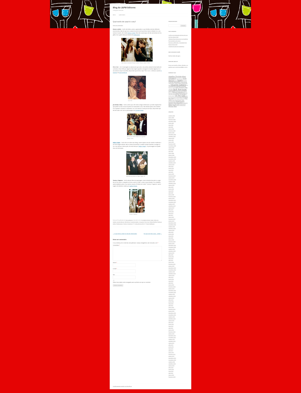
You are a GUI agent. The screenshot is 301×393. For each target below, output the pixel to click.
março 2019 (171, 174)
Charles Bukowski (174, 82)
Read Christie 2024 (173, 44)
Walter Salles (172, 105)
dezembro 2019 (172, 157)
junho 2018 (171, 189)
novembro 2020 (172, 146)
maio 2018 (171, 191)
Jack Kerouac (180, 89)
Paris (175, 98)
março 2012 (171, 330)
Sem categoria (129, 220)
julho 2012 (171, 322)
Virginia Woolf (183, 104)
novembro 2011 (172, 337)
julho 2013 (171, 300)
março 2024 (171, 117)
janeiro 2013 (171, 311)
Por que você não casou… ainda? (153, 233)
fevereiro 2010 (172, 377)
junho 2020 (171, 149)
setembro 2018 (172, 183)
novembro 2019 (172, 159)
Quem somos (122, 15)
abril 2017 (171, 215)
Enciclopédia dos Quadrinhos (178, 85)
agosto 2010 (171, 365)
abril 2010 (171, 373)
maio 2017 (171, 213)
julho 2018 (171, 187)
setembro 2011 (172, 341)
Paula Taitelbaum (150, 224)
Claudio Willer (171, 83)
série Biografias (178, 103)
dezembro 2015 (172, 245)
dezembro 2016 (172, 223)
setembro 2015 (172, 251)
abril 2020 (171, 151)
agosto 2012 (171, 320)
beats (180, 80)
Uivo (173, 104)
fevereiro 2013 (172, 309)
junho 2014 (171, 279)
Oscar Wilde (179, 97)
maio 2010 (171, 371)
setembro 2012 (172, 318)
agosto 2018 (171, 185)
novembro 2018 (172, 179)
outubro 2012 (172, 317)
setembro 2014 (172, 273)
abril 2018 (171, 192)
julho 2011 (171, 345)
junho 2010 (171, 369)
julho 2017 (171, 209)
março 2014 (171, 285)
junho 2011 (171, 347)
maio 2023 (171, 125)
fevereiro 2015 (172, 264)
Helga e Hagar (116, 142)
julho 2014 (171, 277)
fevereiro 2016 (172, 241)
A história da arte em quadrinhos (176, 46)
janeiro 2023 (171, 132)
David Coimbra (178, 83)
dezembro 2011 (172, 335)
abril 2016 (171, 238)
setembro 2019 (172, 162)
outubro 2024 (172, 115)
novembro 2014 (172, 270)
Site (114, 274)
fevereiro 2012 (172, 332)
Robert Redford (153, 222)
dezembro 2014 (172, 268)
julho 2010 (171, 367)
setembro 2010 (172, 363)
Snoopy (171, 103)
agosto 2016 (171, 230)
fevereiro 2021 (172, 144)
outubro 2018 (172, 181)
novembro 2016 (172, 224)
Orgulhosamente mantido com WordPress (122, 386)
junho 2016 (171, 234)
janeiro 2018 (171, 198)
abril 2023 (171, 127)
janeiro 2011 (171, 356)
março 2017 (171, 217)
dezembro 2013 (172, 290)
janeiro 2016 (171, 243)
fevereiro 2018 (172, 196)
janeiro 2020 (171, 155)
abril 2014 (171, 283)
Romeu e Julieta (131, 33)
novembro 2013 (172, 292)
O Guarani (141, 222)
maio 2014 (171, 281)
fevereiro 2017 (172, 219)
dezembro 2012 (172, 313)
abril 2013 (171, 305)
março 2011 (171, 352)
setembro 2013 (172, 296)
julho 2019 (171, 166)
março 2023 (171, 129)
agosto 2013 (171, 298)
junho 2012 (171, 324)
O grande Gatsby (139, 110)
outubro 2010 (172, 362)
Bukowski (185, 80)
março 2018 (171, 194)
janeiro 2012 (171, 333)
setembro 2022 (172, 136)
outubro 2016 (172, 226)
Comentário (116, 245)
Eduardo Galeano (178, 84)
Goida (173, 87)
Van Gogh (177, 104)
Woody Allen (173, 106)
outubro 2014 (172, 271)
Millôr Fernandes (181, 94)
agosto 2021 (171, 138)
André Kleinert (179, 78)
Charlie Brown (183, 82)
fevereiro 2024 (172, 119)
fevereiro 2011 (172, 354)
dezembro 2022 (172, 134)
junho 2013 (171, 301)
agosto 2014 (171, 275)
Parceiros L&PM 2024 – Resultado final (178, 42)
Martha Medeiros (178, 93)
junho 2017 (171, 211)
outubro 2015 (172, 249)
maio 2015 (171, 258)
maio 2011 (171, 348)
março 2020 (171, 153)
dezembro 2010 (172, 358)
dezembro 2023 (172, 121)
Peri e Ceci (146, 222)
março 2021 (171, 142)
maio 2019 (171, 170)
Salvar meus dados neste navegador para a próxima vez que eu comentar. (132, 282)
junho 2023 (171, 123)
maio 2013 (171, 303)
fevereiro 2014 (172, 286)
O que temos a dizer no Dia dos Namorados (125, 233)
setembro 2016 (172, 228)
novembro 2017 (172, 202)
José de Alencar (123, 72)
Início (114, 15)
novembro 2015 (172, 247)
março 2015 (171, 262)
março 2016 (171, 239)
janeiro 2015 (171, 266)
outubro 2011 (172, 339)
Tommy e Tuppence (128, 224)
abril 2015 (171, 260)
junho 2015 (171, 256)
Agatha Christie (133, 186)
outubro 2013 (172, 294)
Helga (155, 220)
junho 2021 (171, 140)
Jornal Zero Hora (179, 91)
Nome (115, 262)
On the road (180, 95)
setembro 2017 (172, 206)
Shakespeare (136, 35)
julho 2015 (171, 255)
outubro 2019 (172, 161)
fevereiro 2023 (172, 130)
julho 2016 (171, 232)
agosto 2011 (171, 343)
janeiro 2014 (171, 288)
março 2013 (171, 307)
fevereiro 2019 (172, 176)
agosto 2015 (171, 253)
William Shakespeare (180, 105)
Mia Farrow (127, 222)
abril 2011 (171, 350)
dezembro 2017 (172, 200)
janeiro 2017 (171, 221)
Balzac (175, 80)
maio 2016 (171, 236)
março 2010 (171, 375)
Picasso (173, 100)
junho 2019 (171, 168)
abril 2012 (171, 328)
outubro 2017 (172, 204)
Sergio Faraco (178, 100)
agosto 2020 (171, 147)
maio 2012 (171, 326)
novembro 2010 (172, 360)
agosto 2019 (171, 164)
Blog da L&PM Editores (124, 7)
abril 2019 (171, 172)
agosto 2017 (171, 208)
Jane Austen (172, 91)
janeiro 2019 (171, 177)
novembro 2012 (172, 315)
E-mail (115, 268)
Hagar (151, 220)
